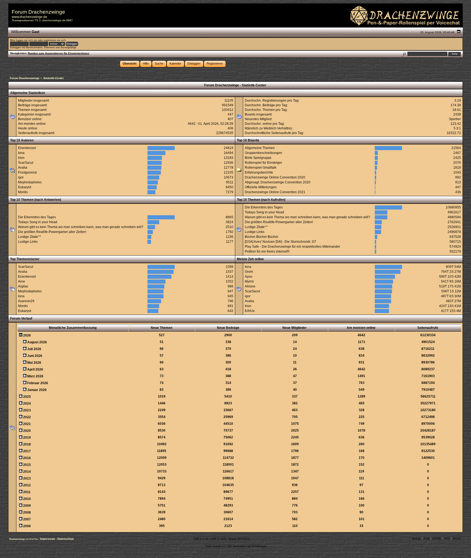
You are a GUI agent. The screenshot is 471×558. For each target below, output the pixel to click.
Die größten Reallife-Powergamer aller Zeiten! (52, 232)
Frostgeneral (27, 172)
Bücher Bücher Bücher (261, 237)
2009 (27, 506)
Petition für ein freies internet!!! (267, 251)
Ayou (248, 276)
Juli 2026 (34, 349)
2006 (27, 526)
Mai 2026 (34, 363)
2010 (27, 499)
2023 (27, 410)
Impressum (48, 538)
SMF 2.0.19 (201, 538)
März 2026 (35, 376)
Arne (21, 281)
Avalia (22, 167)
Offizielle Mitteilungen (261, 187)
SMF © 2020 (219, 538)
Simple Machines (238, 538)
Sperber (455, 119)
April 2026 (35, 369)
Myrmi (249, 281)
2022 (27, 417)
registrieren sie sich (55, 40)
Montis (23, 192)
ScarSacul (25, 163)
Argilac (23, 286)
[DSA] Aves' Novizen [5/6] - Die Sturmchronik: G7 (280, 242)
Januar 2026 (37, 390)
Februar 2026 (37, 383)
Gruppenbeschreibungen (263, 153)
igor (21, 177)
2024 (27, 403)
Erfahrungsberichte (259, 172)
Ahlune (250, 286)
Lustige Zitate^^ (29, 237)
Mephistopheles (30, 182)
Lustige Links (28, 242)
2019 (27, 437)
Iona (21, 153)
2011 (27, 492)
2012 (27, 485)
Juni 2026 (34, 356)
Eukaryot (24, 187)
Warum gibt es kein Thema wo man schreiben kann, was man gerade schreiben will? (80, 227)
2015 (27, 465)
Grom (249, 272)
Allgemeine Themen (260, 148)
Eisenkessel (27, 148)
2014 (27, 472)
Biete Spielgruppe (258, 158)
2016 (27, 458)
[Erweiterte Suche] (404, 54)
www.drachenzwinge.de (29, 17)
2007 (27, 519)
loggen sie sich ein (26, 40)
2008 (27, 512)
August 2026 (37, 342)
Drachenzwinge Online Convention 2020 (275, 177)
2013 (27, 478)
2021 (27, 424)
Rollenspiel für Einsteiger (263, 163)
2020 (27, 431)
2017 (27, 451)
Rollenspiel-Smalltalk (260, 167)
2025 (27, 397)
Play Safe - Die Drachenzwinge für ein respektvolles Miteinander (292, 246)
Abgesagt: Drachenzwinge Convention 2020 (277, 182)
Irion (21, 158)
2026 (27, 335)
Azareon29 (26, 301)
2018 (27, 444)
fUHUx (250, 311)
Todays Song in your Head (37, 222)
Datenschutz (66, 538)
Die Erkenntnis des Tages (37, 217)
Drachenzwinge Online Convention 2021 (275, 192)
